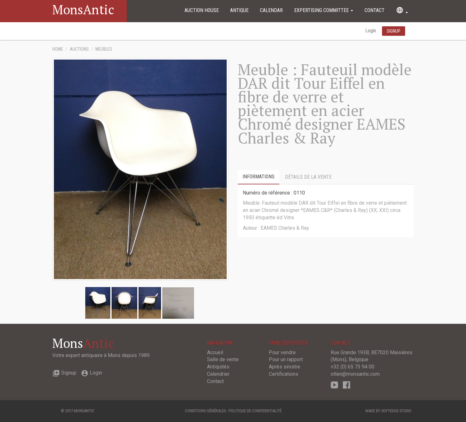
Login (371, 31)
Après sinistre (284, 367)
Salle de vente (223, 359)
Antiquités (218, 367)
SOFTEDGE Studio (396, 410)
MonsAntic (83, 9)
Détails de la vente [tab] (308, 177)
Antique (239, 10)
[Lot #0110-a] (124, 302)
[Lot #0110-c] (178, 302)
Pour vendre (282, 352)
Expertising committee (322, 10)
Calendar (271, 10)
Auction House (201, 10)
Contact (375, 10)
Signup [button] (393, 31)
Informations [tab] (259, 177)
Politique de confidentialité (255, 410)
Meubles (103, 49)
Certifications (283, 374)
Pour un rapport (286, 359)
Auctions (79, 49)
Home (57, 49)
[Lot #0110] (97, 302)
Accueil (215, 352)
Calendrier (218, 374)
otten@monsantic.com (355, 374)
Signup (64, 373)
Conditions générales (205, 410)
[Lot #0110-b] (150, 302)
